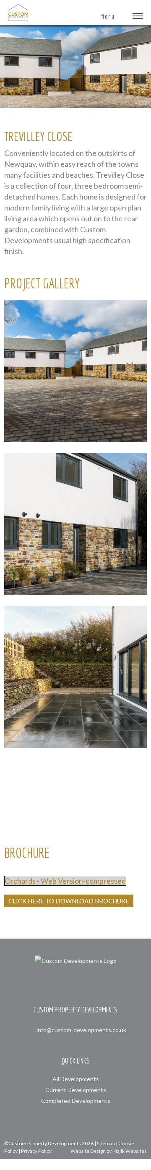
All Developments (75, 1078)
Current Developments (75, 1089)
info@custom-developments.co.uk (81, 1029)
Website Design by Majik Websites (108, 1151)
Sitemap (106, 1143)
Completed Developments (75, 1100)
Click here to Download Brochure (68, 901)
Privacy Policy (36, 1151)
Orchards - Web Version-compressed (65, 880)
